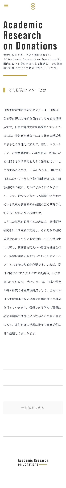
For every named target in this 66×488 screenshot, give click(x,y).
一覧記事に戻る (33, 407)
